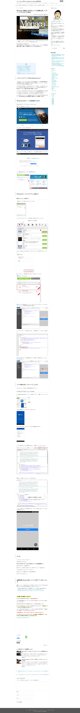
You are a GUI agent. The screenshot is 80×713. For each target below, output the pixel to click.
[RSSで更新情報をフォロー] (62, 1)
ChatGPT (20, 5)
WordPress (53, 82)
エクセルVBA (31, 5)
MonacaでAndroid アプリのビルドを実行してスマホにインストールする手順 (31, 590)
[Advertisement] (24, 54)
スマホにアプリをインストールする (24, 71)
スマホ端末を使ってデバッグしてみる (23, 70)
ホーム (17, 5)
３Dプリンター (54, 90)
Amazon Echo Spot (55, 74)
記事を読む (23, 657)
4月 (53, 96)
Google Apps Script (55, 77)
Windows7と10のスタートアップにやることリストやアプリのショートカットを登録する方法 (33, 671)
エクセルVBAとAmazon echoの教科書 (29, 1)
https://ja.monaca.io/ (33, 104)
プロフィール (35, 5)
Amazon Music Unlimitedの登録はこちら (23, 617)
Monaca (46, 14)
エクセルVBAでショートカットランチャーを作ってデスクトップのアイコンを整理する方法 (33, 674)
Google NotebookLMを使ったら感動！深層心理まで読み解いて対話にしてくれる (58, 58)
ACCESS (53, 70)
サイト (18, 698)
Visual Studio (54, 80)
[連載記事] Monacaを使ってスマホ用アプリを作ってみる (26, 73)
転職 (52, 89)
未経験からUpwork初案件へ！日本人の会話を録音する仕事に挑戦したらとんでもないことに (58, 55)
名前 (18, 691)
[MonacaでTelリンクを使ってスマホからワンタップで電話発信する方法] (19, 653)
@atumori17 (42, 40)
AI (27, 5)
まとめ (18, 72)
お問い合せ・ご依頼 (41, 5)
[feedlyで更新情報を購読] (60, 1)
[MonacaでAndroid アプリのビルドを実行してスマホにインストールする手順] (19, 661)
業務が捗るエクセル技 (55, 86)
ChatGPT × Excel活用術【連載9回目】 (58, 65)
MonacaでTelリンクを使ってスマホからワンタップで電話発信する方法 (30, 589)
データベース (54, 85)
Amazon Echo (24, 5)
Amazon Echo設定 (55, 75)
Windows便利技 (54, 81)
